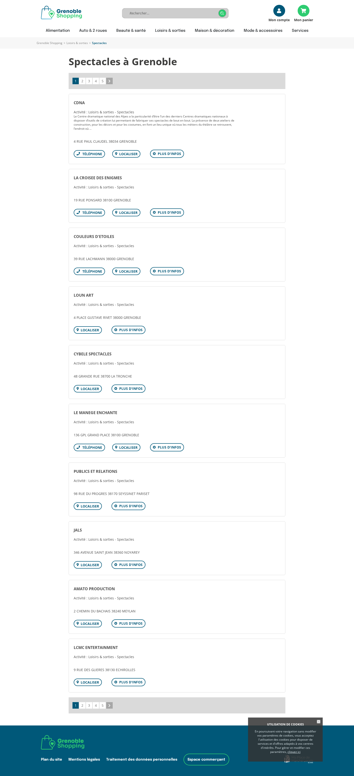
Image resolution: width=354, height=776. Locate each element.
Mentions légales (84, 759)
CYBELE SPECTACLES (92, 354)
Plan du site (51, 759)
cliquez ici (294, 752)
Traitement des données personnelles (141, 759)
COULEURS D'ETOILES (94, 236)
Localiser (128, 154)
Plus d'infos (169, 153)
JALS (78, 530)
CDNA (79, 102)
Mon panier (303, 20)
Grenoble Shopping (49, 43)
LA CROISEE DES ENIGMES (98, 177)
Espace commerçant (206, 759)
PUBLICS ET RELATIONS (95, 471)
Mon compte (279, 20)
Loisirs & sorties (77, 43)
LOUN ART (83, 295)
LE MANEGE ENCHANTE (95, 412)
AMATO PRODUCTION (94, 588)
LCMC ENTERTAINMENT (96, 647)
